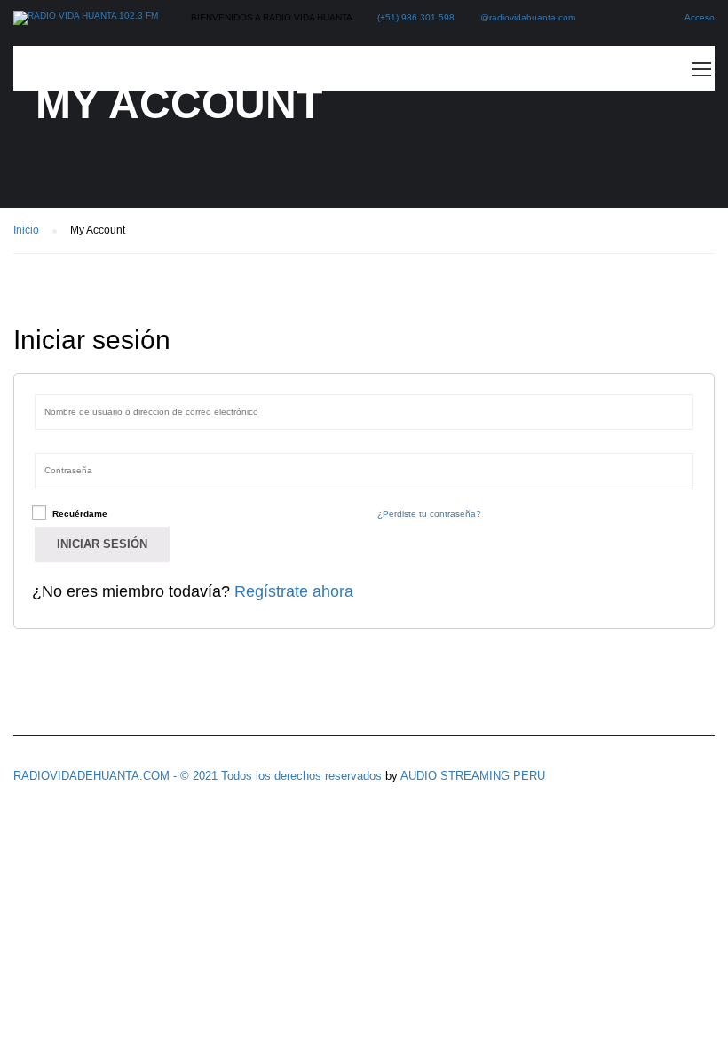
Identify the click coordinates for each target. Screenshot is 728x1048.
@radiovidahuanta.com (527, 17)
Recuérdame (78, 514)
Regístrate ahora (293, 591)
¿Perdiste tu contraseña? (429, 514)
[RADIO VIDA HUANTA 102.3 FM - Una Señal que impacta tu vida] (85, 18)
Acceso (699, 17)
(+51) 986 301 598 (416, 17)
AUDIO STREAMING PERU (472, 775)
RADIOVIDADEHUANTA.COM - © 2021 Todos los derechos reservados (197, 775)
